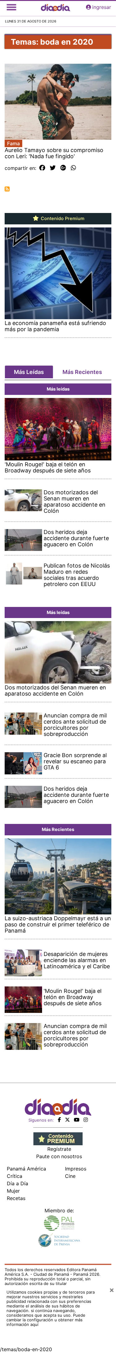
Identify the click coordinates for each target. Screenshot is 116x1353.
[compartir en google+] (63, 168)
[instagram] (86, 1120)
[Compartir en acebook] (42, 168)
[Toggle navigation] (11, 7)
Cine (70, 1176)
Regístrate (59, 1149)
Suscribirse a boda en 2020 (7, 189)
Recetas (16, 1198)
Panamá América (26, 1169)
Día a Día (17, 1183)
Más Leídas (29, 372)
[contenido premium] (58, 1138)
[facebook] (59, 1120)
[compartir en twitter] (52, 168)
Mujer (13, 1191)
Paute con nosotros (59, 1156)
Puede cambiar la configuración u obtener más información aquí (45, 1320)
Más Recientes (82, 372)
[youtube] (76, 1120)
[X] (67, 1120)
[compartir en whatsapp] (73, 168)
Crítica (14, 1176)
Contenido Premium (62, 218)
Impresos (75, 1169)
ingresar (101, 7)
